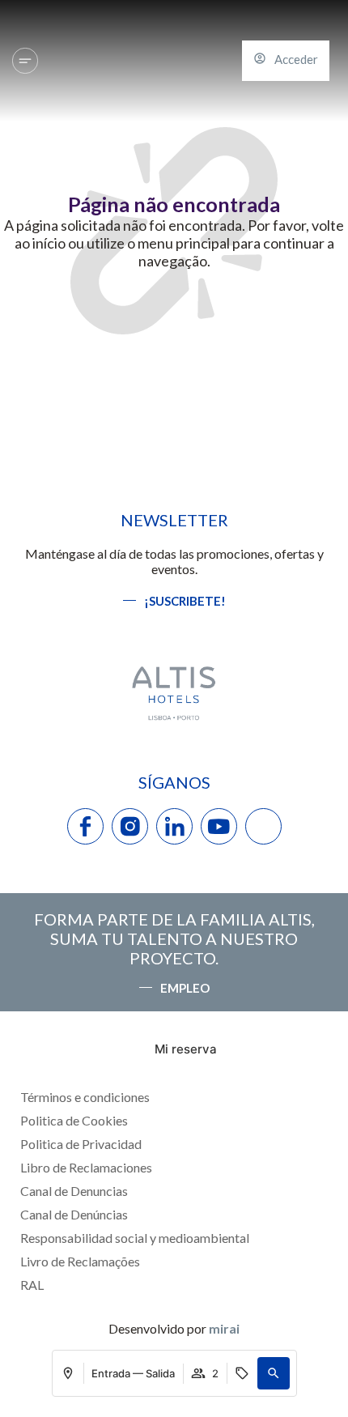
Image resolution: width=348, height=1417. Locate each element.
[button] (273, 1373)
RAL (32, 1284)
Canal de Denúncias (74, 1214)
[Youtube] (219, 826)
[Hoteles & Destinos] (25, 61)
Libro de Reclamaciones (86, 1167)
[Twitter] (263, 826)
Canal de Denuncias (74, 1190)
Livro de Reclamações (80, 1261)
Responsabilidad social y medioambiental (134, 1237)
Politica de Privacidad (81, 1143)
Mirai (224, 1328)
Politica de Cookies (74, 1120)
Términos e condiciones (85, 1096)
